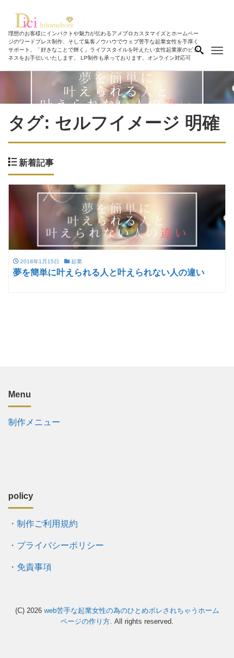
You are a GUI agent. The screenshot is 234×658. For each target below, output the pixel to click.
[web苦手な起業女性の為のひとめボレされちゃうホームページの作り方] (46, 18)
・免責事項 (30, 567)
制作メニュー (34, 422)
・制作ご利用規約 (43, 523)
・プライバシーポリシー (57, 545)
